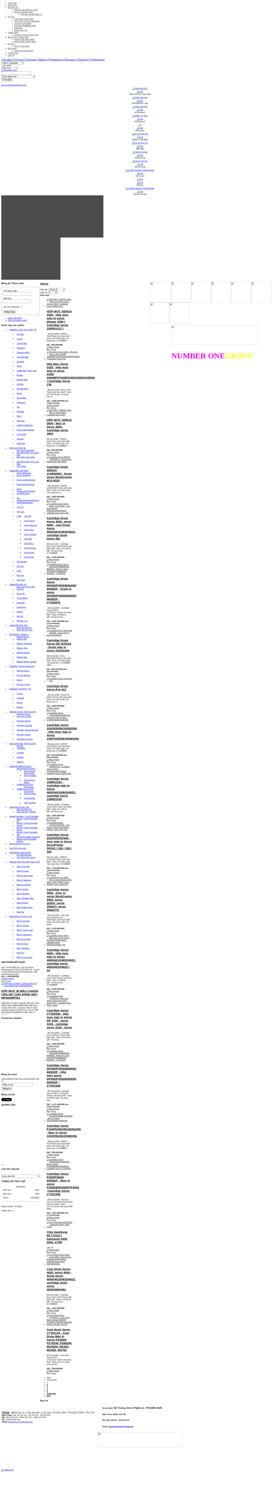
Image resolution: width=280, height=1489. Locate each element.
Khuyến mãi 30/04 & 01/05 (26, 10)
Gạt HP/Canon (23, 493)
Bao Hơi (20, 575)
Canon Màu (22, 343)
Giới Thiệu (12, 5)
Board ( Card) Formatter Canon (27, 824)
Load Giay (21, 607)
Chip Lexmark (30, 534)
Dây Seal (21, 580)
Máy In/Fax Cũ (15, 916)
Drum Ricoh (29, 773)
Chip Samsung (30, 525)
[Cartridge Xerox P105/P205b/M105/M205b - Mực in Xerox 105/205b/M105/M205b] (60, 1121)
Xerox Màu (21, 371)
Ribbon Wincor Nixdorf (27, 662)
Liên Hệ (11, 55)
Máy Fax (20, 912)
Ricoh (19, 393)
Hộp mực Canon (24, 716)
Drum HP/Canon (24, 473)
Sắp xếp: (44, 289)
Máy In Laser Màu (24, 957)
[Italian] (41, 59)
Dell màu (21, 421)
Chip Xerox (29, 530)
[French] (18, 59)
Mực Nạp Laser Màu (26, 457)
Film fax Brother (23, 675)
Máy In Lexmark (24, 885)
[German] (30, 59)
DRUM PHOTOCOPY (26, 769)
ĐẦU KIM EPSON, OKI (19, 807)
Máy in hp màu (23, 866)
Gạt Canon (29, 787)
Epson (19, 680)
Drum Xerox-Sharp (29, 781)
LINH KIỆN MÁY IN (17, 584)
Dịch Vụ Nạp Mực (22, 46)
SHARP (20, 757)
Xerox (19, 366)
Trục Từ (20, 507)
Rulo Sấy (21, 594)
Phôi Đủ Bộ (22, 562)
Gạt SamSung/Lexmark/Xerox (28, 499)
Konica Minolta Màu (25, 430)
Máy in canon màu (25, 876)
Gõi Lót (20, 616)
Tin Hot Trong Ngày (22, 23)
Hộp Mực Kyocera (25, 739)
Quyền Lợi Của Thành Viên (26, 35)
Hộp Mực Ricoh (23, 721)
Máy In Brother (23, 894)
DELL (19, 416)
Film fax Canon (23, 684)
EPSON (20, 384)
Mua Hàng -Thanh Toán (18, 37)
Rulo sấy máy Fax (24, 630)
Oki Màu (20, 412)
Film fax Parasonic (27, 666)
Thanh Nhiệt (22, 598)
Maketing (18, 28)
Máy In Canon (23, 871)
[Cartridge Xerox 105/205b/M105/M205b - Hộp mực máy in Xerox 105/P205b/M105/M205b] (60, 720)
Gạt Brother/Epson (25, 503)
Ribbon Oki (22, 639)
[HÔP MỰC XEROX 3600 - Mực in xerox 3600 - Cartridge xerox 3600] (60, 415)
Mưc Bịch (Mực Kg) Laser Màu (28, 463)
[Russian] (69, 59)
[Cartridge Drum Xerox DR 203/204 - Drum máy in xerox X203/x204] (60, 635)
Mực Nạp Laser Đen (26, 450)
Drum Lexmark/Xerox (26, 480)
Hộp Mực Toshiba (24, 725)
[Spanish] (82, 59)
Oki (18, 407)
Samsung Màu (23, 352)
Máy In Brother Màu (25, 898)
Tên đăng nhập (10, 291)
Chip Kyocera (30, 548)
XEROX (20, 762)
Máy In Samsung (24, 880)
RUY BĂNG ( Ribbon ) (19, 634)
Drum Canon (29, 771)
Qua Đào (21, 603)
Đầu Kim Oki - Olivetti (26, 812)
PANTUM (21, 443)
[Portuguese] (55, 59)
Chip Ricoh (29, 557)
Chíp (19, 516)
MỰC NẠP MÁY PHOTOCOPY (22, 744)
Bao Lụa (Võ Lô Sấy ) (26, 587)
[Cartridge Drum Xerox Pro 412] (60, 681)
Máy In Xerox (22, 889)
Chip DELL (29, 543)
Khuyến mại (13, 7)
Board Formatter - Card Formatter (24, 816)
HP (35, 330)
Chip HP (27, 516)
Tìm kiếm (7, 80)
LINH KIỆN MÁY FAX (18, 625)
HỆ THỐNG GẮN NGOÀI (20, 853)
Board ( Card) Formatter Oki (27, 833)
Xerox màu (32, 371)
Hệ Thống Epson (24, 855)
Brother (20, 375)
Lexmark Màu (23, 357)
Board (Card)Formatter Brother (27, 840)
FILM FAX (13, 666)
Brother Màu (22, 380)
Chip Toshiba (30, 803)
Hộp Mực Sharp (24, 735)
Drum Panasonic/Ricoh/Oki (26, 490)
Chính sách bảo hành (23, 51)
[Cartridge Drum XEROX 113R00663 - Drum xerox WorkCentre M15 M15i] (60, 462)
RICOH (20, 746)
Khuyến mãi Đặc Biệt (23, 12)
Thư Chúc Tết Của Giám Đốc (27, 21)
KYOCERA (21, 434)
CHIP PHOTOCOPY (25, 789)
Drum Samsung (23, 475)
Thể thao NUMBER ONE (25, 26)
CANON (20, 753)
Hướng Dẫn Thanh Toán (25, 42)
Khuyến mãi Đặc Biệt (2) (31, 14)
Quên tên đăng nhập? (17, 320)
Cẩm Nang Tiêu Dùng (24, 19)
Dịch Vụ (11, 44)
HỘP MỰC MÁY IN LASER (21, 330)
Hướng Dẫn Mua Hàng (24, 39)
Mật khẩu (7, 298)
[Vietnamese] (96, 59)
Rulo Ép (20, 589)
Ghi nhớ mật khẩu (11, 307)
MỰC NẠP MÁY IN (17, 448)
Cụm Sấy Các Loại (17, 848)
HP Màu (20, 334)
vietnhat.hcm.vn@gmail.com (20, 1422)
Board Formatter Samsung (28, 837)
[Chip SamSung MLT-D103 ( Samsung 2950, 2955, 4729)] (60, 1227)
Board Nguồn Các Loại (19, 844)
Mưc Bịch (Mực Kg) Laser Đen (28, 454)
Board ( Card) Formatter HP (27, 820)
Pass (19, 571)
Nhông (20, 612)
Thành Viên (13, 32)
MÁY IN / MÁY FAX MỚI (19, 862)
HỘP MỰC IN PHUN (18, 689)
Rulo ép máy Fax (24, 628)
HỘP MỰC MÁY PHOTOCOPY (22, 712)
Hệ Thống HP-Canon (26, 857)
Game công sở (20, 30)
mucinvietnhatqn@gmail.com (121, 1427)
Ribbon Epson (23, 637)
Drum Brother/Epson (26, 484)
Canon (20, 339)
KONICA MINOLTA (25, 425)
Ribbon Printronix (24, 644)
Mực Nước (21, 466)
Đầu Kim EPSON (24, 810)
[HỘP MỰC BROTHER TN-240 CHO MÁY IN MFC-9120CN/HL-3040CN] (20, 1013)
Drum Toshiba (30, 775)
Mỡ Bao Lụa (22, 621)
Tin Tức (11, 17)
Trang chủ (12, 3)
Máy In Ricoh (22, 903)
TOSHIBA (21, 748)
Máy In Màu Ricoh (25, 907)
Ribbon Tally (22, 648)
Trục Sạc (20, 512)
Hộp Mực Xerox (23, 714)
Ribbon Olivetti (23, 653)
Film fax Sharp (23, 671)
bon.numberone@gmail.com (13, 85)
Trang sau (51, 1393)
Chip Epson (29, 552)
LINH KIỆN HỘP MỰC (19, 471)
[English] (7, 59)
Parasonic (21, 402)
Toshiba (20, 439)
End (48, 1396)
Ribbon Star (22, 657)
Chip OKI (28, 539)
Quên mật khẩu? (15, 318)
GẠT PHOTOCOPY (25, 785)
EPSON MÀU (22, 389)
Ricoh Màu (21, 398)
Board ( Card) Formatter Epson (27, 829)
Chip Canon (29, 521)
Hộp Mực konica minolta (27, 730)
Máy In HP (35, 862)
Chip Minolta (29, 798)
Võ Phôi (20, 566)
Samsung (21, 348)
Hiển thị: (43, 293)
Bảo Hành (12, 48)
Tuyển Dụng (13, 53)
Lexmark (20, 362)
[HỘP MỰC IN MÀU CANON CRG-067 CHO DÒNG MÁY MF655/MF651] (20, 973)
